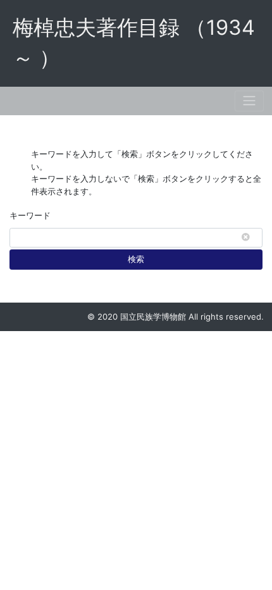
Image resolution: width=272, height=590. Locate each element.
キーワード (30, 215)
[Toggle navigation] (249, 101)
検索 (136, 259)
